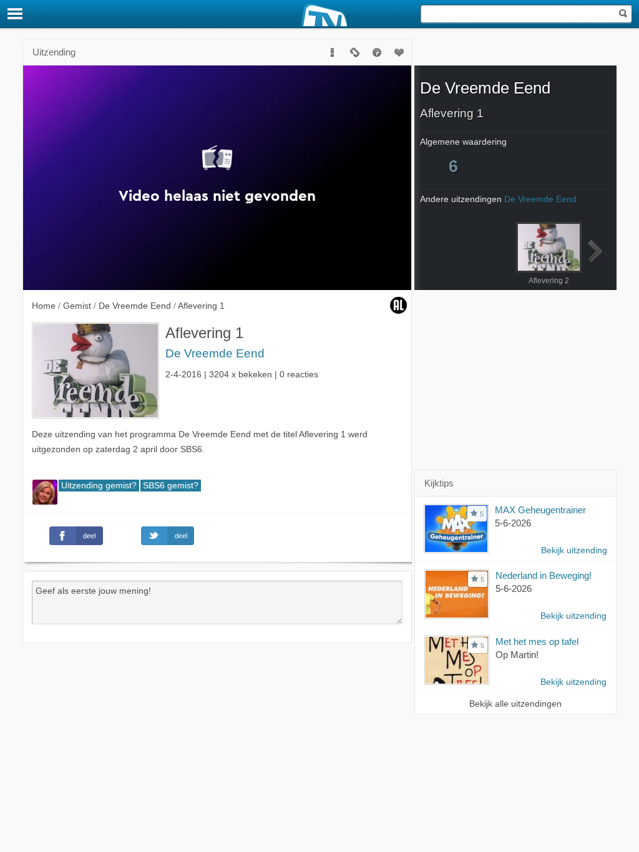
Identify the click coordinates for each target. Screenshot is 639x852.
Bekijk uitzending (574, 550)
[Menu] (15, 13)
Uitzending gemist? (99, 485)
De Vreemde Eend (215, 353)
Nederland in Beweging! (543, 575)
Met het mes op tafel (536, 641)
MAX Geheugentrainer (540, 510)
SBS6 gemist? (170, 485)
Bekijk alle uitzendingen (515, 704)
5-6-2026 (513, 523)
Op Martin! (517, 654)
